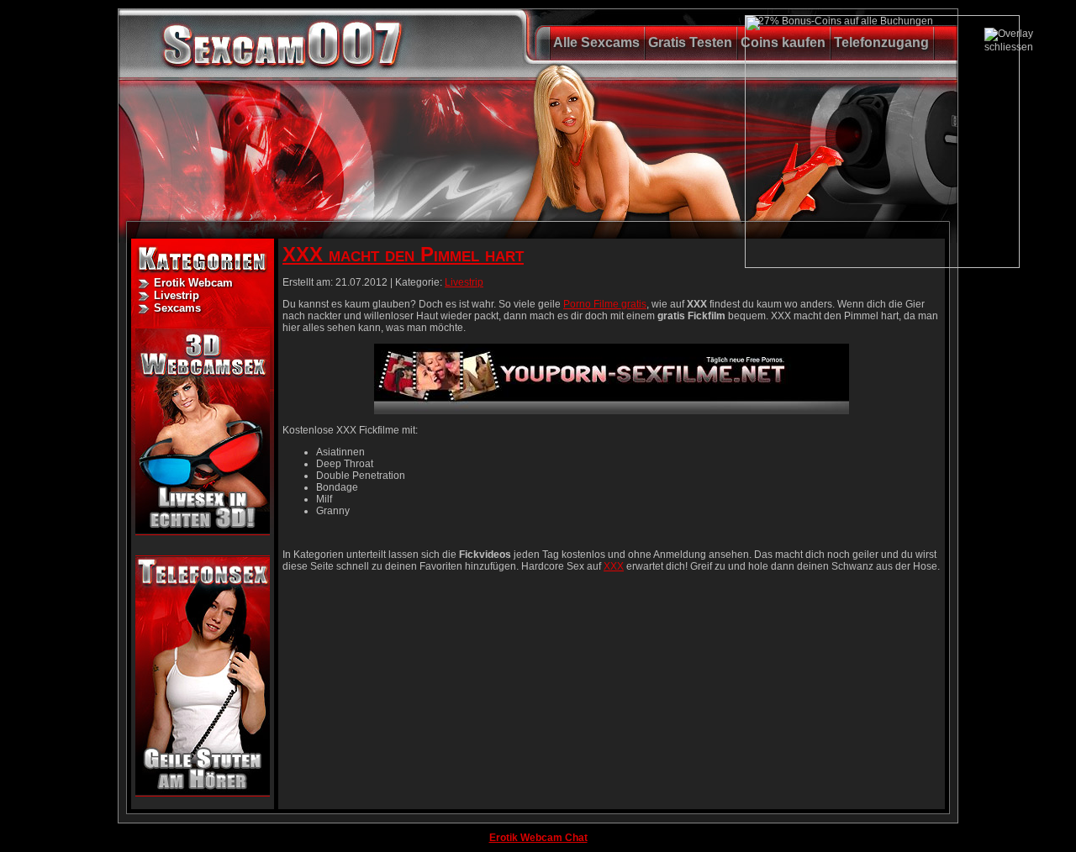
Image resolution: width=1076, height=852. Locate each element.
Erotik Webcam (193, 282)
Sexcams (177, 308)
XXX (614, 566)
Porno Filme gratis (604, 304)
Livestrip (176, 295)
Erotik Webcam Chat (538, 838)
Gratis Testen (690, 42)
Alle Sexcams (596, 42)
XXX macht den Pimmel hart (403, 254)
